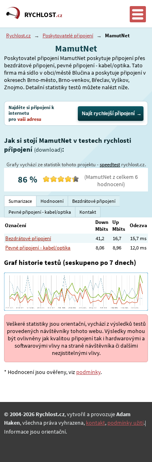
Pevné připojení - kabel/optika (38, 247)
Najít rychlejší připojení (108, 113)
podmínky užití (125, 422)
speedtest (110, 164)
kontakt (95, 422)
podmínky (88, 372)
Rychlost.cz (18, 35)
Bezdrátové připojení (28, 238)
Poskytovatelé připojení (68, 35)
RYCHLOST (43, 14)
